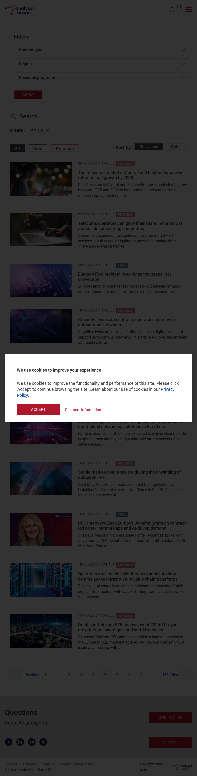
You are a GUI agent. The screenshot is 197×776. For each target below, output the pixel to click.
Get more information (83, 409)
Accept (38, 409)
